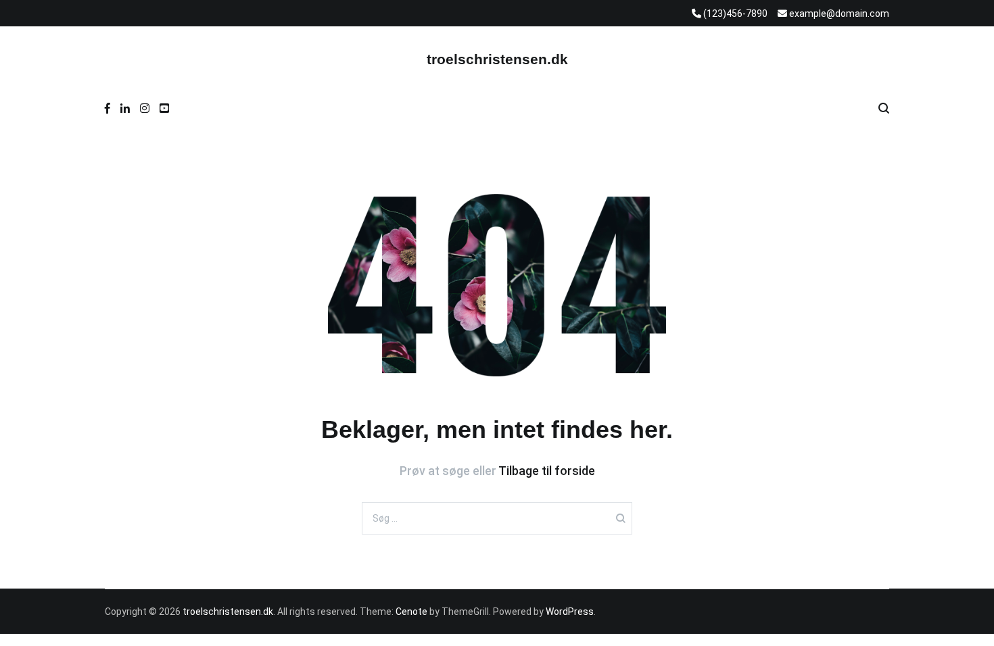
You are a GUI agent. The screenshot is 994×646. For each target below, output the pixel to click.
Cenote (411, 611)
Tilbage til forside (546, 471)
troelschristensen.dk (497, 59)
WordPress (570, 611)
